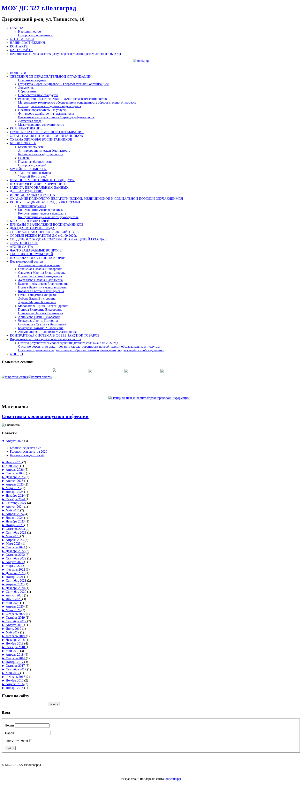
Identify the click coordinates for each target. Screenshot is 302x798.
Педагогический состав (26, 261)
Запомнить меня (16, 741)
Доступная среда (29, 121)
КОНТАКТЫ (19, 46)
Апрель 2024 (15, 514)
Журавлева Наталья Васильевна (40, 280)
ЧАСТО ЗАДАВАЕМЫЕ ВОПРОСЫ (36, 250)
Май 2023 (13, 536)
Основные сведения (32, 80)
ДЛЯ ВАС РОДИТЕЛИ (26, 191)
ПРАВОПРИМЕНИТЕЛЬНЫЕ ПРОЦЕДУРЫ (42, 180)
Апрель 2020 (15, 606)
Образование (27, 91)
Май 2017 (13, 673)
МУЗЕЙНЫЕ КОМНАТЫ (28, 169)
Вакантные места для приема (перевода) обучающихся (56, 117)
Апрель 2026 (15, 469)
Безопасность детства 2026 (28, 451)
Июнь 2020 (14, 599)
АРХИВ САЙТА (21, 246)
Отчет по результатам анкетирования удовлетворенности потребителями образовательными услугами (89, 346)
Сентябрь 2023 (16, 532)
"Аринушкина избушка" (35, 172)
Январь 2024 (15, 517)
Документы (26, 87)
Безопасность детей (31, 147)
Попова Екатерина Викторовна (40, 309)
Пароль (10, 733)
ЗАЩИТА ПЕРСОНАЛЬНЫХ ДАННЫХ (39, 187)
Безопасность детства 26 (27, 455)
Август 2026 (15, 441)
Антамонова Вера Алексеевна (39, 265)
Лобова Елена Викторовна (36, 298)
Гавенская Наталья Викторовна (40, 269)
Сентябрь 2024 (16, 503)
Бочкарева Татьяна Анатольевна (40, 328)
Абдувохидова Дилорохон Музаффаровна (47, 331)
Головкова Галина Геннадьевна (40, 276)
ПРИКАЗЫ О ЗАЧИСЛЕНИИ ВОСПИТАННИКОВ (47, 224)
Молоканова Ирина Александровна (43, 306)
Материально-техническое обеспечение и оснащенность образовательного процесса (77, 102)
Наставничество (29, 31)
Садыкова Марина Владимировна (42, 272)
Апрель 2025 (15, 484)
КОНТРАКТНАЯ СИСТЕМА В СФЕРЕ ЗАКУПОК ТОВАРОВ (55, 335)
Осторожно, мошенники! (35, 35)
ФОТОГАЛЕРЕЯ (22, 39)
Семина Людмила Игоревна (37, 294)
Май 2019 (13, 632)
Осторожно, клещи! (32, 165)
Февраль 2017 (16, 676)
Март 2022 (13, 565)
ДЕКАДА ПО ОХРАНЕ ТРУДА (32, 228)
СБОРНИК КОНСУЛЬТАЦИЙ (31, 254)
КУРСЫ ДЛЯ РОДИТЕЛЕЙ (30, 221)
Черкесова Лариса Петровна (38, 320)
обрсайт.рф (173, 779)
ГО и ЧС (24, 158)
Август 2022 (15, 562)
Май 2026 (13, 466)
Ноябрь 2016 (15, 680)
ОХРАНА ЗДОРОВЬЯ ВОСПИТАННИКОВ (41, 139)
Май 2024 (13, 510)
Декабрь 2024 (15, 495)
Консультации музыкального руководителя (48, 217)
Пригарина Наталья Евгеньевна (40, 313)
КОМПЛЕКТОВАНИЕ (26, 128)
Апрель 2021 (15, 584)
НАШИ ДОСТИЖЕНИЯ (27, 42)
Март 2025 (13, 488)
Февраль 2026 (16, 473)
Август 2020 (15, 595)
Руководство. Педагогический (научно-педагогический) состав (62, 98)
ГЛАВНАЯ (18, 28)
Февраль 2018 (16, 658)
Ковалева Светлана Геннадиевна (41, 291)
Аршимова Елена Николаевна (39, 317)
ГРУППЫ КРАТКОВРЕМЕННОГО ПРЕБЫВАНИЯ (47, 132)
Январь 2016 (15, 688)
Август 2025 (15, 480)
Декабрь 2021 (15, 573)
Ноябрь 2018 (15, 643)
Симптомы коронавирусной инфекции (45, 416)
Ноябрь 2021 (15, 577)
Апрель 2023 (15, 540)
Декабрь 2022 (15, 551)
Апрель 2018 (15, 654)
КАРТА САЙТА (21, 50)
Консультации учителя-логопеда (40, 209)
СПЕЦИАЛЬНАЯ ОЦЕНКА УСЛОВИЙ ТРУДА (44, 232)
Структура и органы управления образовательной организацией (63, 84)
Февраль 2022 (16, 569)
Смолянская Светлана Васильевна (42, 324)
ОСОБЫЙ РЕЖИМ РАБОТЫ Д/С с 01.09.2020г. (43, 235)
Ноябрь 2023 (15, 525)
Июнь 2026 (14, 462)
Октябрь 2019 (16, 617)
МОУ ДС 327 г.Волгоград (39, 8)
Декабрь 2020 (15, 588)
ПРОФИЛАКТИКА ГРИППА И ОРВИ (38, 257)
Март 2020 (13, 610)
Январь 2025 (15, 492)
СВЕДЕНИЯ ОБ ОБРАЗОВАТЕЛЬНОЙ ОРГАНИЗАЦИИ (51, 76)
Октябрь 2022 (16, 554)
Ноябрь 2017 (15, 662)
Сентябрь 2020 (16, 591)
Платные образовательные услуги (42, 110)
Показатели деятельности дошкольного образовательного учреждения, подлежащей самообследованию (91, 350)
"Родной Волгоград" (32, 176)
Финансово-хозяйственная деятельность (46, 113)
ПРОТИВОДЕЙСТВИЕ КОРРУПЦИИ (37, 184)
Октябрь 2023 (16, 528)
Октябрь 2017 (16, 665)
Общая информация (32, 206)
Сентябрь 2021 (16, 580)
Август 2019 (15, 625)
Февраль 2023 (16, 547)
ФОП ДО (16, 354)
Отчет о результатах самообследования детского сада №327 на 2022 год (68, 343)
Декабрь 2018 (15, 639)
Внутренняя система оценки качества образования (45, 339)
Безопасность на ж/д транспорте (40, 154)
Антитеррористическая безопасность (44, 150)
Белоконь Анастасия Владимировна (43, 283)
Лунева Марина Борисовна (37, 302)
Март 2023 (13, 543)
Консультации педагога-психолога (42, 213)
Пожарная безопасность (35, 161)
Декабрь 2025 (15, 477)
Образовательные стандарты (38, 95)
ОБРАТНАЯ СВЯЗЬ (24, 243)
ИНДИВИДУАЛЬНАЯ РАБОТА (32, 195)
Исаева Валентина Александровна (42, 287)
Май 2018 (13, 651)
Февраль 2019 (16, 636)
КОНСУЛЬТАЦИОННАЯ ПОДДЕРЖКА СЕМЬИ (45, 202)
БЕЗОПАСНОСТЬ (23, 143)
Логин (9, 725)
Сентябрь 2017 (16, 669)
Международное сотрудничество (41, 124)
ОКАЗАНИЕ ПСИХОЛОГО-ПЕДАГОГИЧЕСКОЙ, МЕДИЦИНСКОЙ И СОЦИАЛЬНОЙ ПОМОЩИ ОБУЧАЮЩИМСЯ (96, 198)
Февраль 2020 (16, 614)
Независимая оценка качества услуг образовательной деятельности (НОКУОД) (65, 53)
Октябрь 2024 (16, 499)
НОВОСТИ (18, 73)
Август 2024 (15, 506)
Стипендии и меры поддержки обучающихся (49, 106)
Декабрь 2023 (15, 521)
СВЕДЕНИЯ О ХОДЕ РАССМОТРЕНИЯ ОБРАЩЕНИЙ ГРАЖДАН (58, 239)
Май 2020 (13, 602)
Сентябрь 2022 (16, 558)
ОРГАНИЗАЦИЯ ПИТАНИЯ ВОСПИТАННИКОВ (46, 135)
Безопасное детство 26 (25, 448)
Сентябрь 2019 (16, 621)
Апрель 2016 (15, 684)
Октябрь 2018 (16, 647)
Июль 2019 (14, 628)
